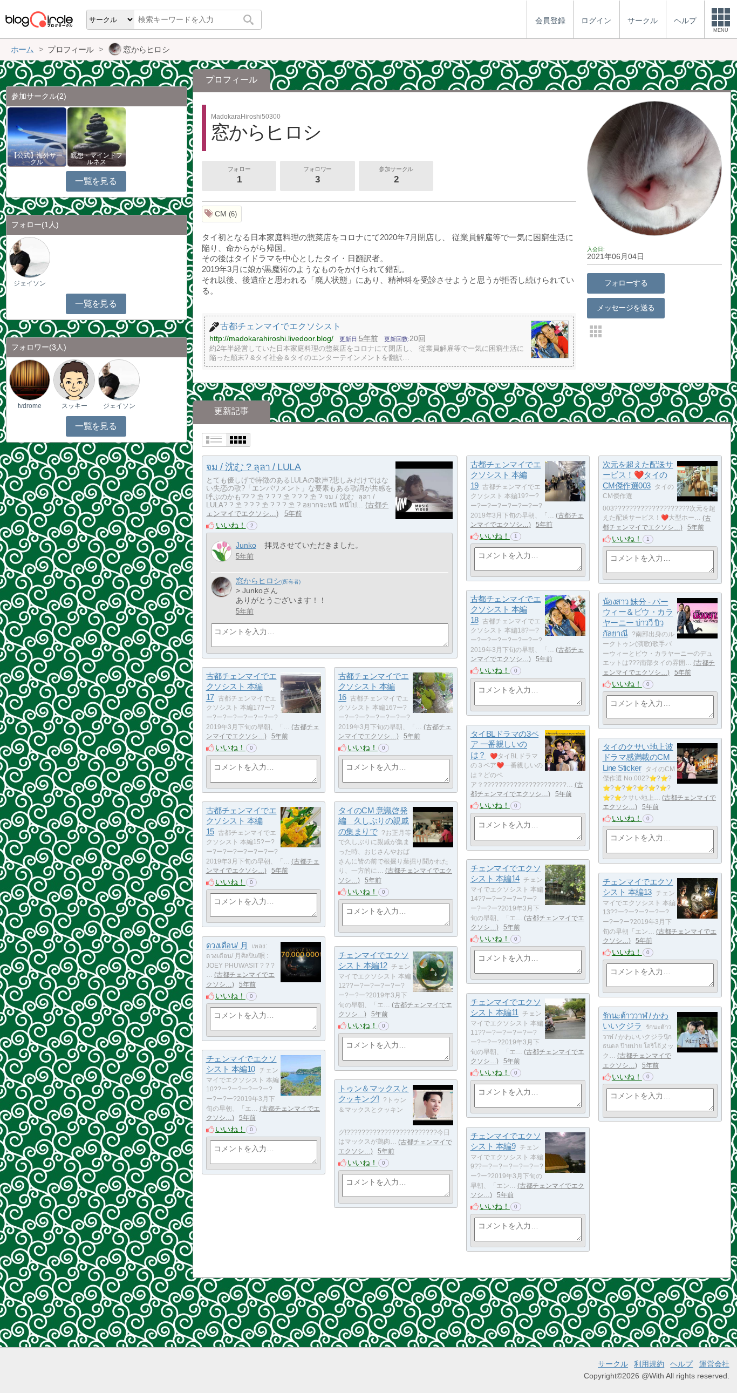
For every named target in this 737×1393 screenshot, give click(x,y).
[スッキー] (73, 380)
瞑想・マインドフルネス (96, 158)
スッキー (74, 406)
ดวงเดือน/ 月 (227, 945)
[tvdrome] (29, 380)
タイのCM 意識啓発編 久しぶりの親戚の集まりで (373, 821)
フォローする (626, 282)
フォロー (239, 175)
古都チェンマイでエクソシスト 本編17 (241, 686)
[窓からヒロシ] (221, 586)
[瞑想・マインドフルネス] (97, 136)
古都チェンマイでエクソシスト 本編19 (505, 475)
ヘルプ (681, 1364)
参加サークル (396, 175)
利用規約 (649, 1364)
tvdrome (30, 406)
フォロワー (317, 175)
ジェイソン (29, 283)
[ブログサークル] (39, 19)
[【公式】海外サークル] (37, 136)
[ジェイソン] (29, 257)
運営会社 (714, 1364)
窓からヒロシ (258, 580)
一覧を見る (96, 181)
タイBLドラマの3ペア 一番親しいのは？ (504, 744)
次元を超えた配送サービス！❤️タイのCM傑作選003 (638, 475)
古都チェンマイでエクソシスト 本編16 (373, 686)
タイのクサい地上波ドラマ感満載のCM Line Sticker (640, 757)
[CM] (222, 214)
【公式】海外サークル (37, 158)
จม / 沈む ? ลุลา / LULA (253, 466)
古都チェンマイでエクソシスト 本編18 (505, 609)
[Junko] (221, 551)
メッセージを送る (625, 307)
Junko (246, 545)
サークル (613, 1364)
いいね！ (231, 525)
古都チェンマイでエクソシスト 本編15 (241, 821)
